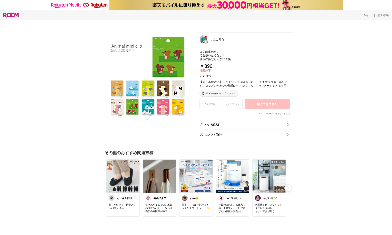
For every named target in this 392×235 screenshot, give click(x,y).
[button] (203, 39)
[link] (122, 176)
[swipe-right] (287, 188)
